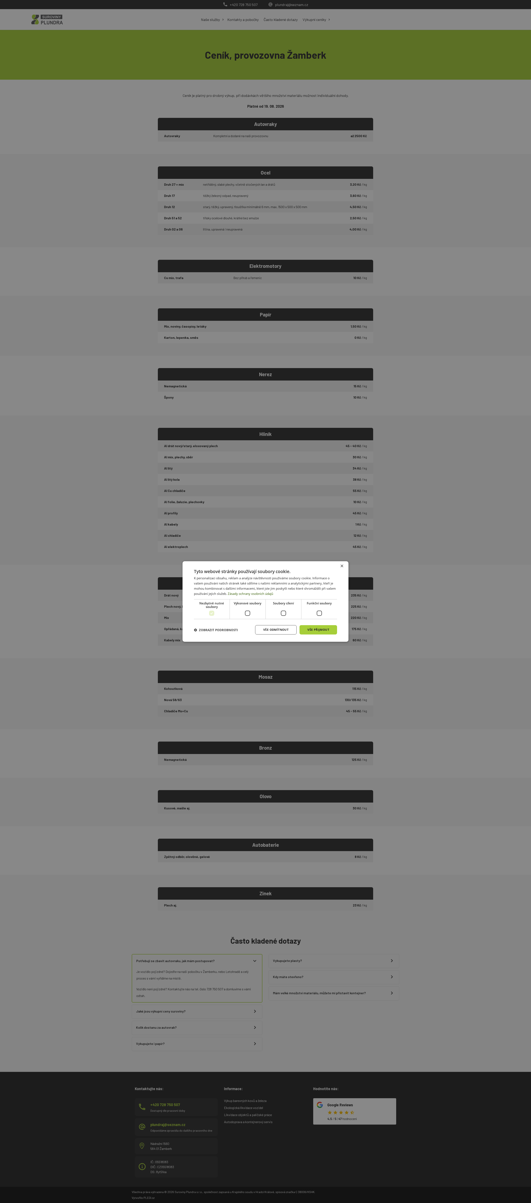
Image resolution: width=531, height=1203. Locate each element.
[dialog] (265, 601)
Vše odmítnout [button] (276, 630)
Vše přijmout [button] (318, 630)
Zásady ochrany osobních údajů (250, 594)
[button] (216, 630)
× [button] (341, 566)
